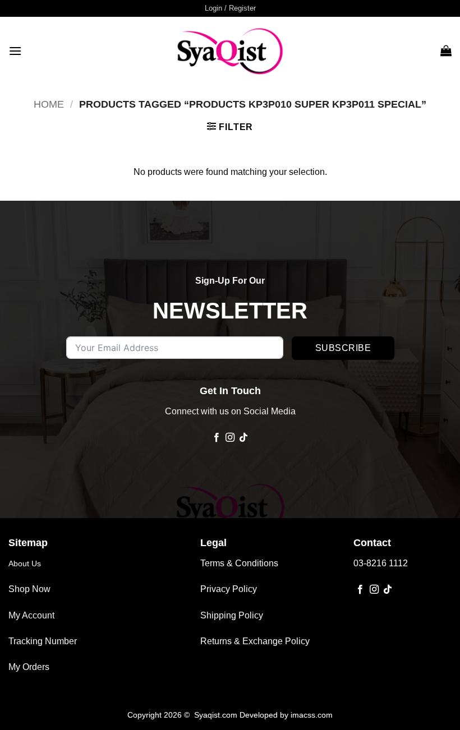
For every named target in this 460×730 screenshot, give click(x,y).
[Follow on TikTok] (243, 438)
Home (49, 104)
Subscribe (343, 348)
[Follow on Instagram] (230, 438)
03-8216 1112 (380, 563)
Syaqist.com (217, 714)
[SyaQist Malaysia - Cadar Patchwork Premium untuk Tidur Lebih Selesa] (230, 50)
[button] (230, 8)
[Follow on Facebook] (215, 438)
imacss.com (312, 714)
